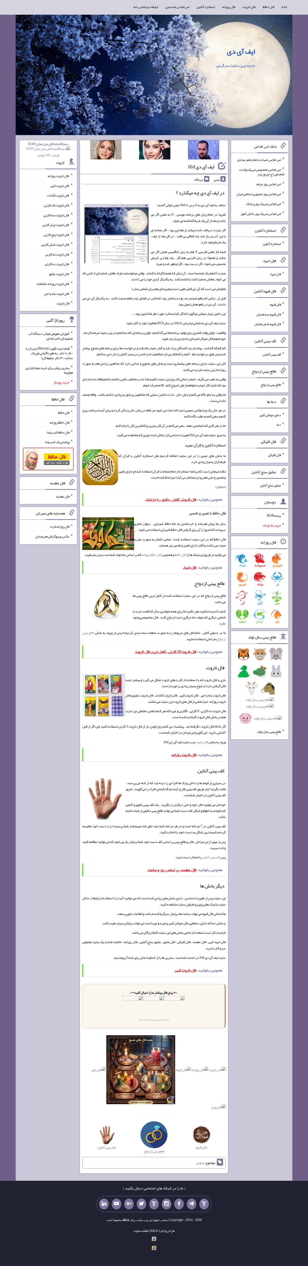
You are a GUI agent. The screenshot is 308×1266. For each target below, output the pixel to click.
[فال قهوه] (183, 1071)
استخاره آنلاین (206, 6)
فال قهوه (275, 304)
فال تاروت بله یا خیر (57, 293)
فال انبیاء (275, 274)
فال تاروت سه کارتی (57, 214)
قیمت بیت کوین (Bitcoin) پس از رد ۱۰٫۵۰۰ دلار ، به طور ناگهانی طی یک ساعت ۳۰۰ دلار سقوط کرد (49, 353)
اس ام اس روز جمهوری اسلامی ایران (259, 193)
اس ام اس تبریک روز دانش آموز (261, 213)
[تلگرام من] (191, 1204)
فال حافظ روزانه (151, 554)
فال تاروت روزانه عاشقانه (53, 283)
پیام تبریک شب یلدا (57, 442)
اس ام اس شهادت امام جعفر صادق (259, 159)
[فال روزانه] (199, 1071)
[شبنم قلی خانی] (106, 150)
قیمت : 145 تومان (48, 149)
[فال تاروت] (217, 1071)
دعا (278, 424)
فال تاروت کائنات (58, 195)
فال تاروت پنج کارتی (57, 234)
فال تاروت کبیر (60, 185)
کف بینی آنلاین (211, 857)
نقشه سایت (141, 1230)
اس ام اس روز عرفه (268, 184)
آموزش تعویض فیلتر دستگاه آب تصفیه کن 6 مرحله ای (50, 336)
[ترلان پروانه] (154, 150)
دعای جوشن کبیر (270, 414)
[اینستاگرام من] (166, 1204)
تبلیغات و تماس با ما (145, 6)
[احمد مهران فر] (203, 150)
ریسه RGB (274, 515)
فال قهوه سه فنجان (269, 314)
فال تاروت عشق (59, 273)
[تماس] (154, 1204)
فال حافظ (268, 6)
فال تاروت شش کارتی (55, 244)
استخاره (220, 486)
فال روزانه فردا (60, 526)
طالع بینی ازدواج (271, 384)
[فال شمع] (140, 1071)
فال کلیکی (274, 455)
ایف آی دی (241, 51)
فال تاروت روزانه (59, 175)
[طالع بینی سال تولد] (260, 687)
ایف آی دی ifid (201, 166)
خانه (284, 6)
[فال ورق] (218, 1108)
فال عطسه (63, 496)
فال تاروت (249, 6)
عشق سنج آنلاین (270, 485)
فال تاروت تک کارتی (57, 205)
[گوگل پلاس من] (129, 1204)
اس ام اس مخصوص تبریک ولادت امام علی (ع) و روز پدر (261, 171)
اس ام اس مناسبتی (177, 6)
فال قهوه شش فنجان (267, 324)
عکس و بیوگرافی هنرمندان (52, 536)
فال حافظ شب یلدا (58, 432)
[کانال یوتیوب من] (116, 1204)
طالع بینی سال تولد (269, 731)
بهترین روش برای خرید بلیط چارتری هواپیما (49, 370)
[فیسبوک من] (179, 1204)
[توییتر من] (141, 1204)
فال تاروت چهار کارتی (56, 224)
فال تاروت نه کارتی (57, 254)
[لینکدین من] (104, 1204)
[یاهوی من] (204, 1204)
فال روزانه (228, 6)
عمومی (200, 1162)
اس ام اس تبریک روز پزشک (263, 203)
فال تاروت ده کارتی (57, 264)
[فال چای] (99, 1071)
